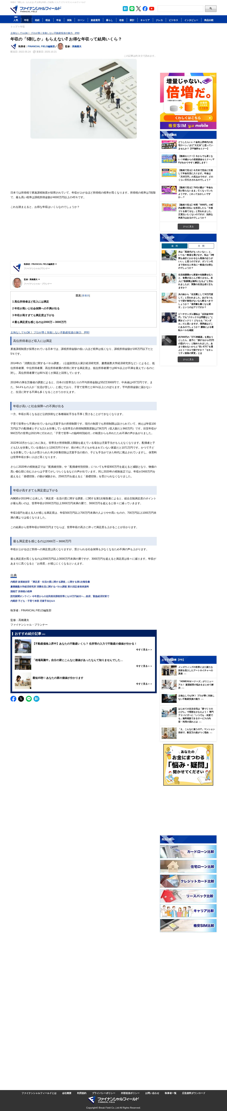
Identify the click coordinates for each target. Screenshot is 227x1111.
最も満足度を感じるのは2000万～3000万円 (39, 322)
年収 (26, 20)
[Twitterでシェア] (21, 699)
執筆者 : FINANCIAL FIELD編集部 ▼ (40, 264)
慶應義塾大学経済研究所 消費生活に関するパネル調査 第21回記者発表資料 (49, 586)
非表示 (85, 295)
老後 (121, 20)
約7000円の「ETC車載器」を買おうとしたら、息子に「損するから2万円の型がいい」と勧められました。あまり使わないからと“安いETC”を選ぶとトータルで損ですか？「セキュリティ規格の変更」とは (196, 345)
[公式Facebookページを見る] (145, 8)
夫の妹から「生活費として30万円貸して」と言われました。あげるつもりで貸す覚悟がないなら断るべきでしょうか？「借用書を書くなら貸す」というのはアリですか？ (195, 300)
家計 (132, 20)
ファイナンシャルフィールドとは (39, 1093)
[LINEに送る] (29, 699)
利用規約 (81, 1093)
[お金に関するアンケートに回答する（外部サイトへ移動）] (188, 765)
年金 (58, 20)
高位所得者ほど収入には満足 (30, 301)
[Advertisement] (83, 164)
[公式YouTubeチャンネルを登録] (151, 8)
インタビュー (191, 20)
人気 (15, 20)
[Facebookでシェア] (13, 699)
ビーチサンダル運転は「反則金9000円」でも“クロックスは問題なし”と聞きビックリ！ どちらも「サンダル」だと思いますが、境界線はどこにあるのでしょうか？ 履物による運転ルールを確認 (196, 322)
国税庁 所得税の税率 (21, 591)
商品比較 (209, 20)
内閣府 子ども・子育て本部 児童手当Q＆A (32, 601)
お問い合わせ (152, 1093)
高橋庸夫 (76, 46)
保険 (69, 20)
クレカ (159, 20)
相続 (37, 20)
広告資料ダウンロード (193, 1093)
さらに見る (188, 226)
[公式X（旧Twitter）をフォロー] (138, 8)
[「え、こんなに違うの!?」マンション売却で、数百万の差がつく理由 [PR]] (189, 738)
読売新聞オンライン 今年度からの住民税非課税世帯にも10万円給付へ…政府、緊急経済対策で (59, 596)
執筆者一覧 (170, 1093)
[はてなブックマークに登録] (36, 699)
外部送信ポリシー (130, 1093)
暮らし (109, 20)
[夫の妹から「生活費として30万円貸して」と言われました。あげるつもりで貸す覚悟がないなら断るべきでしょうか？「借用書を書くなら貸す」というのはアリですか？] (169, 298)
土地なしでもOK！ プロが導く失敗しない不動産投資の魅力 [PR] (44, 33)
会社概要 (66, 1093)
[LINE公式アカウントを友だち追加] (132, 8)
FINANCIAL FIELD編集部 (41, 46)
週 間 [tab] (174, 246)
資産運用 (95, 20)
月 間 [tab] (201, 246)
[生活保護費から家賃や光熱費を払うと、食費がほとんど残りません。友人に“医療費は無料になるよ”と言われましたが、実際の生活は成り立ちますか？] (169, 278)
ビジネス (173, 20)
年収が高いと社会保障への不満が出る (36, 308)
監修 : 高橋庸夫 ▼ (32, 279)
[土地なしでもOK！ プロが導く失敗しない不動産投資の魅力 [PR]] (189, 702)
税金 (48, 20)
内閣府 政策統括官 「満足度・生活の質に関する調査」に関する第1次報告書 (50, 582)
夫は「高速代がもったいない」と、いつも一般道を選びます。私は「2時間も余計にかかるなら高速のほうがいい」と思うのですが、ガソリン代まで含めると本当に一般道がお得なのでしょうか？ (196, 260)
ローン (81, 20)
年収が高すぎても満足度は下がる (33, 315)
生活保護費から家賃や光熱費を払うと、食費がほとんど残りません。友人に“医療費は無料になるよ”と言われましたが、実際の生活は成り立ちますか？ (195, 281)
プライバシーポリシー (103, 1093)
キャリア (145, 20)
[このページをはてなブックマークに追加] (125, 8)
